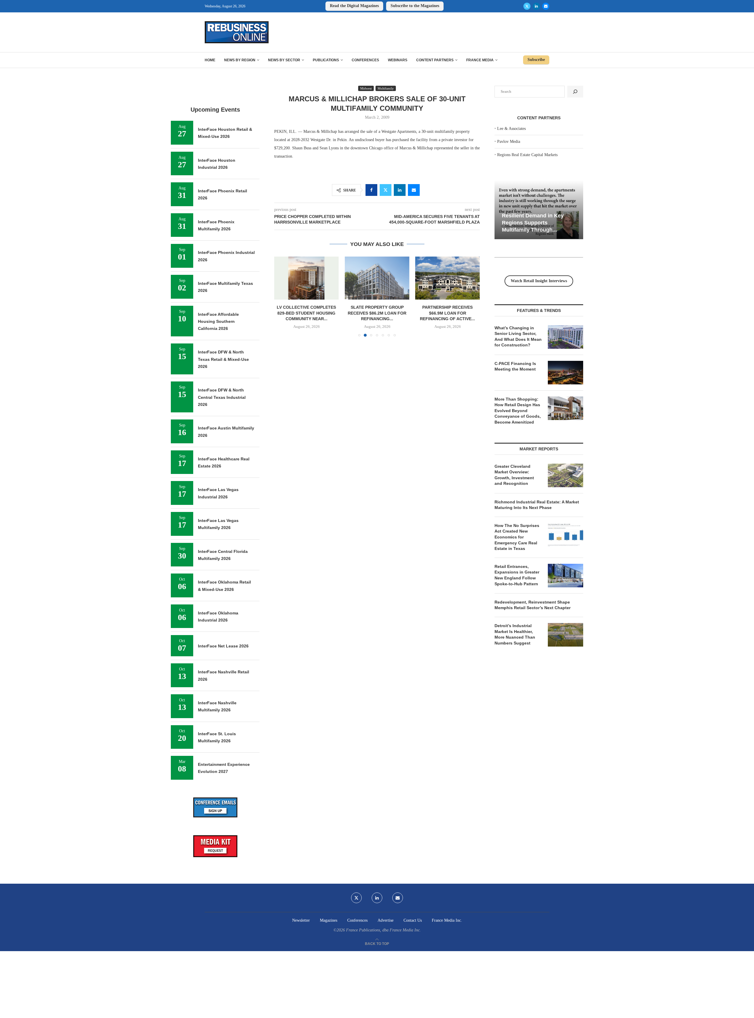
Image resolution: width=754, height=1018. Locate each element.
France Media (480, 60)
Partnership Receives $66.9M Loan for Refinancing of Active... (447, 313)
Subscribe (536, 59)
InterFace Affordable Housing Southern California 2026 (218, 321)
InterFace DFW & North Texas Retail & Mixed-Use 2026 (223, 359)
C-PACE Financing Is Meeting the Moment (515, 366)
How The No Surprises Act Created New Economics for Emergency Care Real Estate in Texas (517, 537)
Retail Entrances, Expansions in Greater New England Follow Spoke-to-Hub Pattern (517, 575)
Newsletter (301, 920)
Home (210, 60)
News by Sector (284, 60)
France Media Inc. (447, 920)
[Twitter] (526, 6)
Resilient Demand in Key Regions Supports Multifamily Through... (533, 222)
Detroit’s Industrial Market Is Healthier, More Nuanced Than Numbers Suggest (515, 634)
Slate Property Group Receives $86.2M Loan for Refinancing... (377, 313)
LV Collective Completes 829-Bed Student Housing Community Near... (306, 313)
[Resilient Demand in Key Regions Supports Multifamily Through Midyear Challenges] (539, 209)
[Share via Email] (414, 190)
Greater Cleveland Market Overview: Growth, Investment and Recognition (514, 475)
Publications (326, 60)
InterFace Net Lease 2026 (223, 646)
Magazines (328, 920)
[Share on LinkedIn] (400, 190)
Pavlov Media (508, 141)
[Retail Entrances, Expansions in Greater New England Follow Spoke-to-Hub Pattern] (565, 575)
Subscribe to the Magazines (415, 6)
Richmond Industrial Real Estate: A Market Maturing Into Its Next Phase (537, 505)
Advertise (385, 920)
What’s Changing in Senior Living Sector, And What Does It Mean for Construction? (518, 336)
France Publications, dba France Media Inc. (383, 930)
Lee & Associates (511, 128)
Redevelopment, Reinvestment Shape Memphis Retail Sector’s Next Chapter (533, 605)
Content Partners (435, 60)
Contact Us (413, 920)
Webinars (397, 60)
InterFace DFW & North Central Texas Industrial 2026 (222, 397)
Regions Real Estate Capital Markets (527, 155)
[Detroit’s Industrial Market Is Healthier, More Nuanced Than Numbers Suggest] (565, 635)
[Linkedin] (536, 6)
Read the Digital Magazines (354, 6)
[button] (282, 296)
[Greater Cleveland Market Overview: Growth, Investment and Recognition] (565, 475)
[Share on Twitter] (385, 190)
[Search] (575, 91)
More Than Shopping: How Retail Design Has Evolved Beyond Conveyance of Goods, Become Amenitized (518, 410)
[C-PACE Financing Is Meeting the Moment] (565, 372)
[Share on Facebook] (371, 190)
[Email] (545, 6)
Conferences (365, 60)
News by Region (239, 60)
